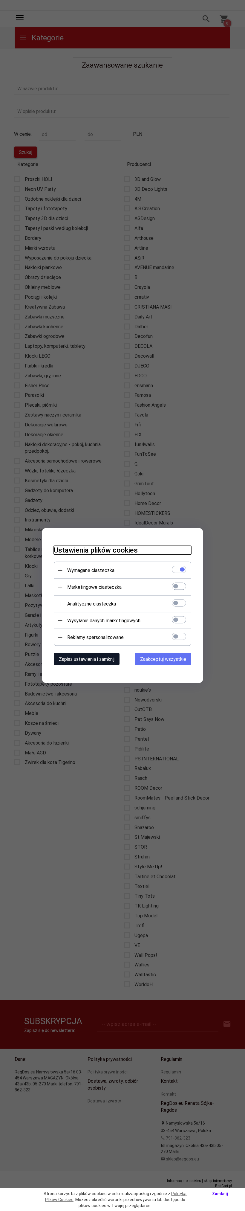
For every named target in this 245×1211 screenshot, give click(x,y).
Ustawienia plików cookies (96, 550)
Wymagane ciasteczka (90, 570)
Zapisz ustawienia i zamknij (86, 659)
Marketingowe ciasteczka (94, 587)
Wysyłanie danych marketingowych (103, 620)
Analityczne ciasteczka (91, 604)
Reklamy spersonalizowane (95, 637)
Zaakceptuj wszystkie (163, 659)
